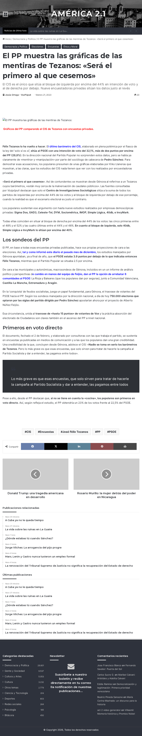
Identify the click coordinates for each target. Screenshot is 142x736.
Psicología (10, 709)
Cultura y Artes (13, 676)
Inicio (8, 39)
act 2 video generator (109, 710)
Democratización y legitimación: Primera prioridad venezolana (116, 688)
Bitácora (9, 715)
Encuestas (53, 46)
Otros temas (11, 687)
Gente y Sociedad (15, 671)
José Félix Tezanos (75, 431)
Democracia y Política (24, 39)
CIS (28, 431)
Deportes (10, 698)
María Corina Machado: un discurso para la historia (117, 701)
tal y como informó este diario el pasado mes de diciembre (59, 252)
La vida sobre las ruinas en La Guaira (49, 31)
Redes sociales (13, 704)
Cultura (9, 682)
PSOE (112, 431)
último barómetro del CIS (65, 146)
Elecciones (37, 46)
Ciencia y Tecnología (16, 693)
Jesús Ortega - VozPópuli (18, 95)
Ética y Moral (70, 46)
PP (9, 155)
